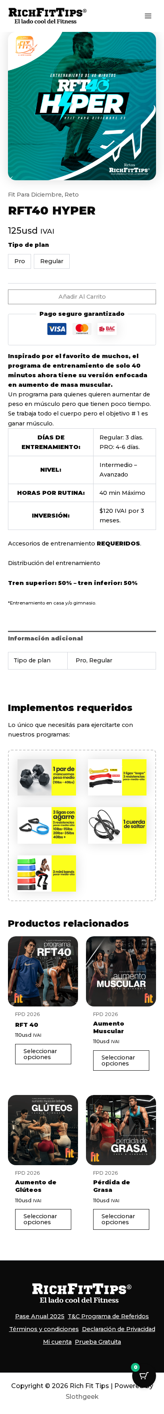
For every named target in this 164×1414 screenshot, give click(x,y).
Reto (71, 194)
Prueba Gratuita (98, 1341)
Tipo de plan (28, 244)
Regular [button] (51, 261)
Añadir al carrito (82, 296)
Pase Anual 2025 (39, 1316)
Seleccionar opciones (40, 1054)
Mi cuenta (57, 1341)
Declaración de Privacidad (118, 1329)
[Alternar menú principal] (148, 16)
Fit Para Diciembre (35, 194)
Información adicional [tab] (45, 638)
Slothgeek (82, 1396)
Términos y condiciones (44, 1329)
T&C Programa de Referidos (108, 1316)
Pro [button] (19, 261)
